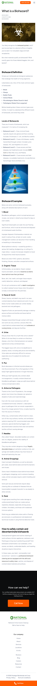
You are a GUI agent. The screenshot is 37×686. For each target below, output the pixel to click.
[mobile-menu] (34, 2)
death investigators (28, 285)
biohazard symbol (23, 45)
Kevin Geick (5, 15)
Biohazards (5, 19)
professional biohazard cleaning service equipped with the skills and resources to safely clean (17, 558)
